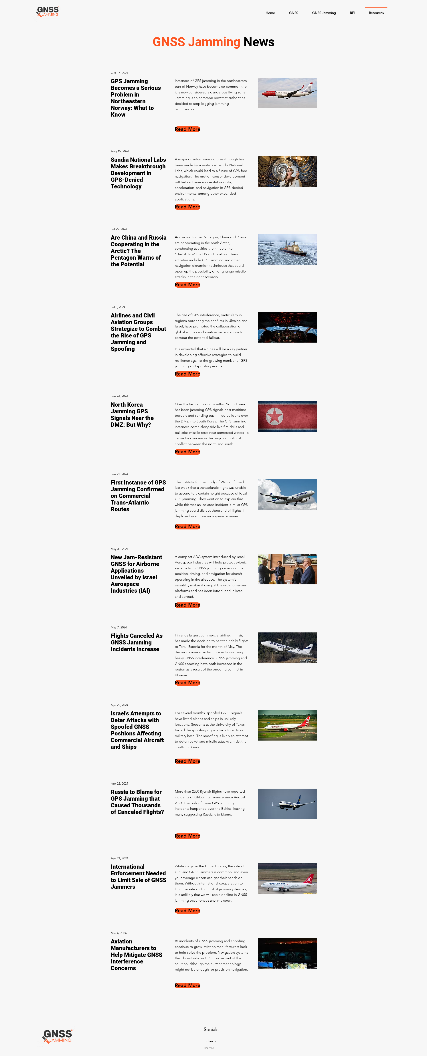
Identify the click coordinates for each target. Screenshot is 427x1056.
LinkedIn (210, 1041)
